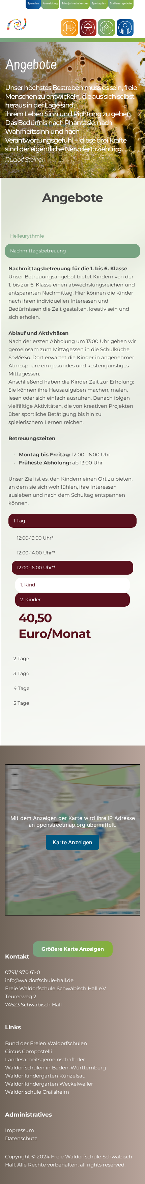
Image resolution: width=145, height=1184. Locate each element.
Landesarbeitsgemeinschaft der (45, 1059)
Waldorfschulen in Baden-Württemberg (55, 1067)
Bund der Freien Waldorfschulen (46, 1043)
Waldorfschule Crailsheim (37, 1092)
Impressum (19, 1130)
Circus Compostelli (28, 1051)
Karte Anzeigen (72, 842)
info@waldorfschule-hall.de (39, 980)
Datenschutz (21, 1138)
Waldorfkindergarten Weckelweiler (49, 1084)
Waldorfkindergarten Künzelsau (45, 1075)
